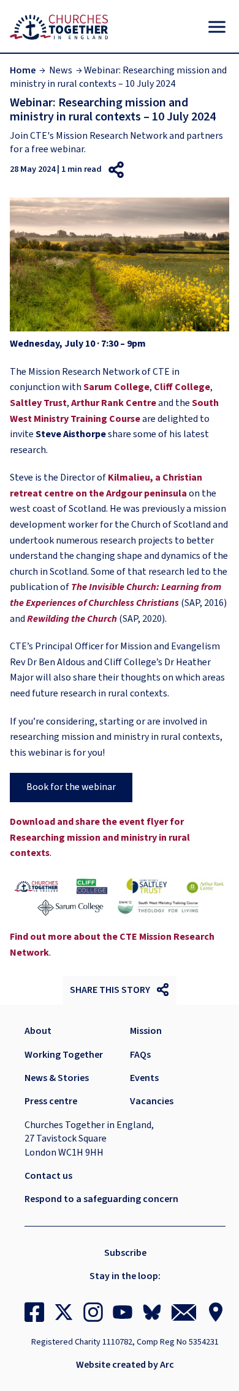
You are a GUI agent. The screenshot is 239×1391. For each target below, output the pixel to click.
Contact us (48, 1176)
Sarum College (116, 387)
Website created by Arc (125, 1364)
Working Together (64, 1054)
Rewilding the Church (72, 618)
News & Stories (57, 1078)
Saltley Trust (38, 403)
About (38, 1031)
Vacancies (151, 1101)
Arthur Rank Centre (113, 403)
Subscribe (125, 1253)
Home (23, 70)
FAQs (140, 1054)
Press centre (51, 1101)
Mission (146, 1031)
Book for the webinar (71, 787)
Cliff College (182, 387)
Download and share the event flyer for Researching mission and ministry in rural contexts (100, 837)
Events (144, 1078)
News (60, 70)
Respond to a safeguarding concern (101, 1199)
